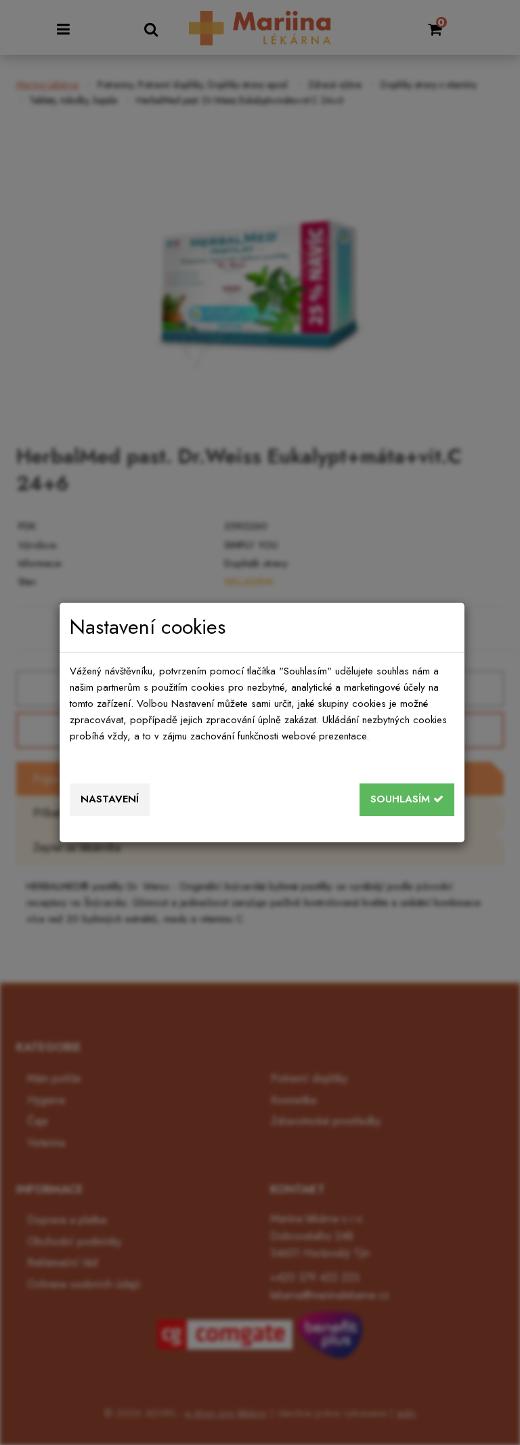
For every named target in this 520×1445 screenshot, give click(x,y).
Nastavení (110, 799)
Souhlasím (401, 799)
